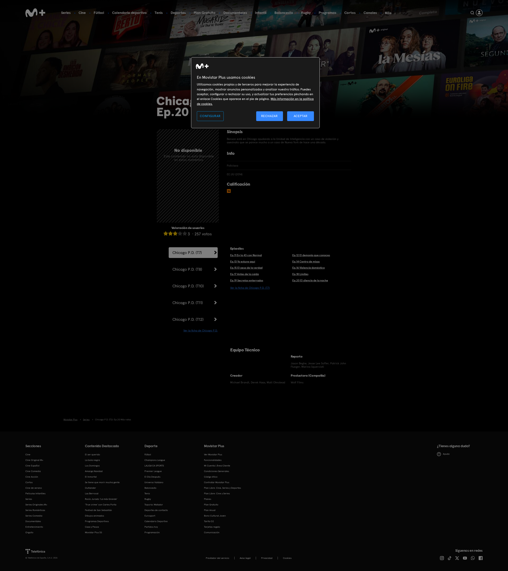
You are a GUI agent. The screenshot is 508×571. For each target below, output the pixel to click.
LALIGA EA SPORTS (154, 465)
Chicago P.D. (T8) (187, 269)
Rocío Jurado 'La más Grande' (101, 499)
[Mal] (170, 233)
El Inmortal (91, 476)
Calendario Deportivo (156, 521)
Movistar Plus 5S (93, 532)
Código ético (210, 476)
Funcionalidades (212, 460)
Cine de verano (33, 488)
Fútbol (99, 13)
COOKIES (287, 558)
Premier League (153, 471)
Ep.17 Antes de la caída (244, 274)
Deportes (178, 13)
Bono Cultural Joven (215, 515)
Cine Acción (31, 476)
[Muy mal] (166, 233)
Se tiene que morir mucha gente (102, 482)
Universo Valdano (153, 482)
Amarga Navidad (94, 471)
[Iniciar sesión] (479, 12)
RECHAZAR (269, 116)
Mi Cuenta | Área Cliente (217, 465)
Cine (82, 13)
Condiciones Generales (216, 471)
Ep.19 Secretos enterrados (246, 280)
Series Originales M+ (36, 504)
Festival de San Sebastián (98, 510)
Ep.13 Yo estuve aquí (242, 261)
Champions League (154, 460)
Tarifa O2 (209, 521)
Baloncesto (283, 13)
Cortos (350, 13)
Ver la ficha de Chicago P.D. (200, 330)
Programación (152, 532)
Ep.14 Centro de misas (306, 261)
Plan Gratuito (205, 13)
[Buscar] (472, 13)
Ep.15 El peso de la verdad (246, 267)
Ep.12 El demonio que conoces (311, 255)
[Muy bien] (185, 233)
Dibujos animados (94, 515)
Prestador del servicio (217, 558)
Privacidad (266, 558)
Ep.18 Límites (300, 274)
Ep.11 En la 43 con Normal (246, 255)
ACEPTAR (301, 116)
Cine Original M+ (34, 460)
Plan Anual (210, 510)
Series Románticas (35, 510)
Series (66, 13)
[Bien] (180, 233)
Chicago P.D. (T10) (188, 286)
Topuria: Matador (153, 504)
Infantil (261, 13)
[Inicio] (35, 12)
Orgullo (29, 532)
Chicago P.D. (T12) (188, 319)
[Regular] (175, 233)
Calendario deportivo (129, 13)
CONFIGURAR (210, 116)
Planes (207, 499)
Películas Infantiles (35, 493)
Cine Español (32, 465)
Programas (327, 13)
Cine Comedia (33, 471)
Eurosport (149, 515)
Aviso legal (245, 558)
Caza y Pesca (92, 526)
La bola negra (92, 460)
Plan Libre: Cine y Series (217, 493)
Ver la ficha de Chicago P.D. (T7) (250, 287)
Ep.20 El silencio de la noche (310, 280)
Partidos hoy (151, 526)
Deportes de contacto (156, 510)
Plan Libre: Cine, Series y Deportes (222, 488)
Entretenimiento (34, 526)
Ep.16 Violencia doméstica (308, 267)
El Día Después (152, 476)
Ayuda (446, 454)
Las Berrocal (91, 493)
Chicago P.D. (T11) (187, 302)
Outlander (90, 488)
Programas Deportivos (97, 521)
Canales (370, 13)
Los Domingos (92, 465)
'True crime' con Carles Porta (100, 504)
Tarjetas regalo (212, 526)
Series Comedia (33, 515)
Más (388, 13)
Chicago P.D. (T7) (187, 252)
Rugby (306, 13)
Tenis (159, 13)
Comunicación (211, 532)
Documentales (235, 13)
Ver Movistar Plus (213, 454)
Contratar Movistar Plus (216, 482)
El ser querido (92, 454)
